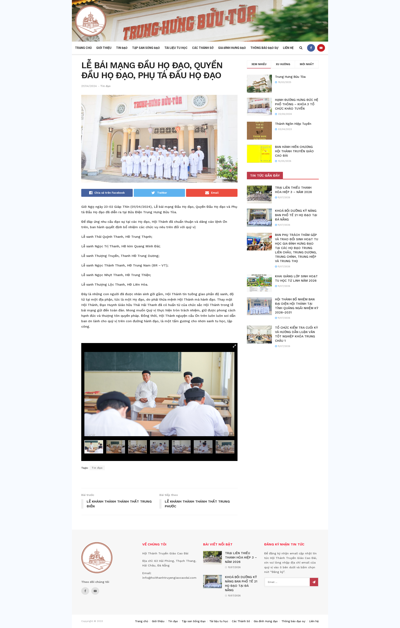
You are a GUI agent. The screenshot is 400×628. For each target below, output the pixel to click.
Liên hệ (288, 48)
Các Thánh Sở (203, 48)
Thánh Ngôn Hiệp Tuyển (293, 124)
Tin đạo (122, 48)
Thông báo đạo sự (264, 48)
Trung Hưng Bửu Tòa (290, 77)
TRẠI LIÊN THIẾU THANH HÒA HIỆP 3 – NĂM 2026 (241, 557)
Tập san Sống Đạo (146, 48)
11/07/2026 (283, 197)
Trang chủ (83, 48)
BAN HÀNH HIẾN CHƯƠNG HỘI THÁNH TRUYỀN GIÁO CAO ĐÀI (294, 151)
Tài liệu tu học (176, 48)
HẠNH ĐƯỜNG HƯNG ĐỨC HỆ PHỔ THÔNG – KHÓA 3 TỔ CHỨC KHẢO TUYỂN (296, 104)
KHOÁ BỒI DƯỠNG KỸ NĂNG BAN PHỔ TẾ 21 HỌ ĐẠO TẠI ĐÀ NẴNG (296, 215)
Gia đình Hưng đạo (232, 48)
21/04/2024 (89, 86)
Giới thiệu (103, 48)
